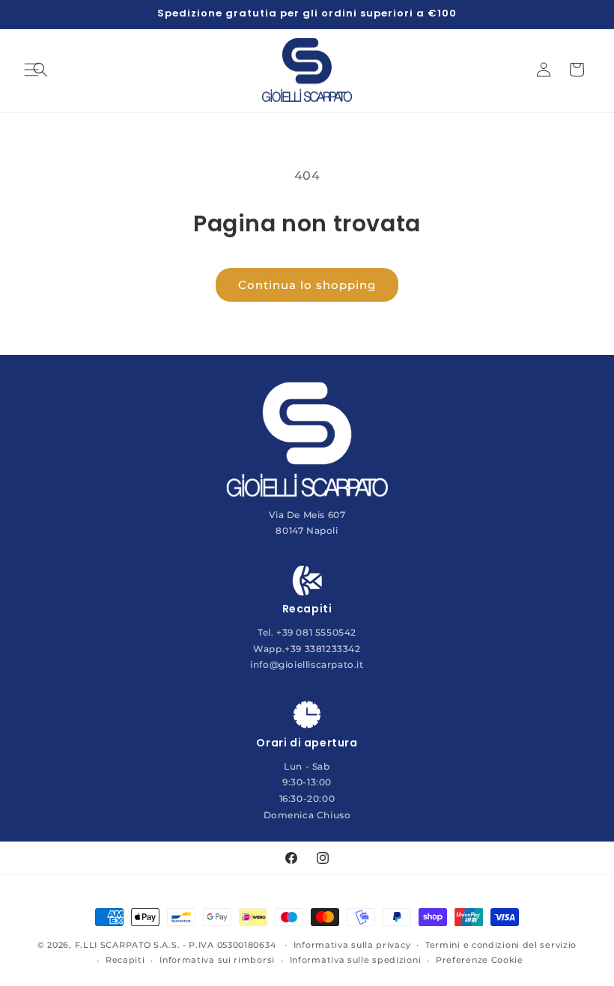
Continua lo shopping (307, 285)
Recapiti (125, 960)
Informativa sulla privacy (352, 945)
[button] (40, 69)
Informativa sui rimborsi (217, 960)
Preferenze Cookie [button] (479, 960)
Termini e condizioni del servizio (501, 945)
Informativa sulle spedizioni (356, 960)
